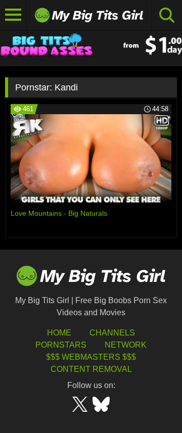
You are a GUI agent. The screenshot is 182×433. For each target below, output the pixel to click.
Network (126, 345)
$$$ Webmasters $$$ (91, 357)
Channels (112, 332)
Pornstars (60, 345)
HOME (59, 332)
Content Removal (91, 369)
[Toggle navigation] (13, 15)
